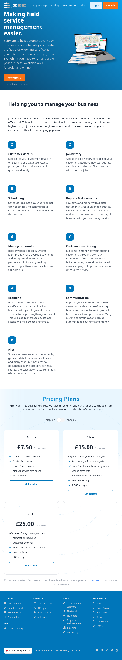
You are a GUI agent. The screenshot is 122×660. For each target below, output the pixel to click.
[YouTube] (97, 650)
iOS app (41, 608)
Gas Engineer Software (74, 605)
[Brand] (15, 5)
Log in (96, 5)
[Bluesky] (112, 650)
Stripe (100, 616)
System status (15, 612)
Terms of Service (43, 650)
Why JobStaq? (40, 5)
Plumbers (72, 615)
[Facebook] (117, 650)
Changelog (14, 616)
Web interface (44, 603)
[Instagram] (107, 650)
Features (67, 5)
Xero (99, 603)
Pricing (55, 5)
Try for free (13, 77)
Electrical (72, 611)
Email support (15, 608)
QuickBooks (103, 608)
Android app (44, 612)
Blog (83, 5)
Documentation (16, 603)
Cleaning (72, 627)
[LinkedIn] (102, 650)
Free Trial (110, 5)
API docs (42, 616)
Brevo (100, 625)
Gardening (72, 632)
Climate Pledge (16, 628)
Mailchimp (102, 621)
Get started (31, 484)
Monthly (50, 419)
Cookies (76, 650)
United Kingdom (18, 650)
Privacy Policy (62, 650)
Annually (71, 419)
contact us (93, 580)
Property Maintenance (74, 622)
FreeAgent (102, 612)
